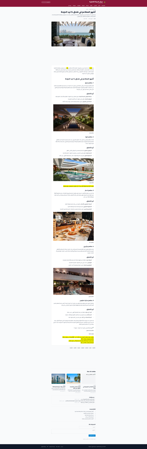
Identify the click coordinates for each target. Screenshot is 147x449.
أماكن (95, 5)
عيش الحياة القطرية (92, 9)
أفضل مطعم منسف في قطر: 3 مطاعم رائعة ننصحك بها (84, 411)
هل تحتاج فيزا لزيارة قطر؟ (89, 415)
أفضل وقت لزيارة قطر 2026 (58, 387)
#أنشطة (94, 348)
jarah (95, 18)
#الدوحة (71, 348)
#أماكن (75, 348)
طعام (91, 5)
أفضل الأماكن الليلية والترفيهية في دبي (87, 399)
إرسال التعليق (92, 435)
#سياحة (79, 348)
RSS (47, 446)
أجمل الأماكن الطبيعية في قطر (89, 387)
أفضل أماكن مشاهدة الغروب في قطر (75, 387)
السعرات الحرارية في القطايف (88, 413)
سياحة (87, 5)
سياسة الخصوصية (52, 446)
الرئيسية (103, 5)
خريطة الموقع (43, 446)
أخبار (99, 5)
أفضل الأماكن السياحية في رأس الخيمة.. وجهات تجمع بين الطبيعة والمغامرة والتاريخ (80, 401)
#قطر (90, 348)
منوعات (74, 5)
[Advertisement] (73, 56)
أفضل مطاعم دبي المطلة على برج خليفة (87, 402)
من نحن (69, 5)
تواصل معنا (58, 446)
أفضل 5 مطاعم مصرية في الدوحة (87, 418)
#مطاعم (87, 348)
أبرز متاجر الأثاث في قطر (89, 417)
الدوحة (83, 5)
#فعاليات (82, 348)
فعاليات (78, 5)
